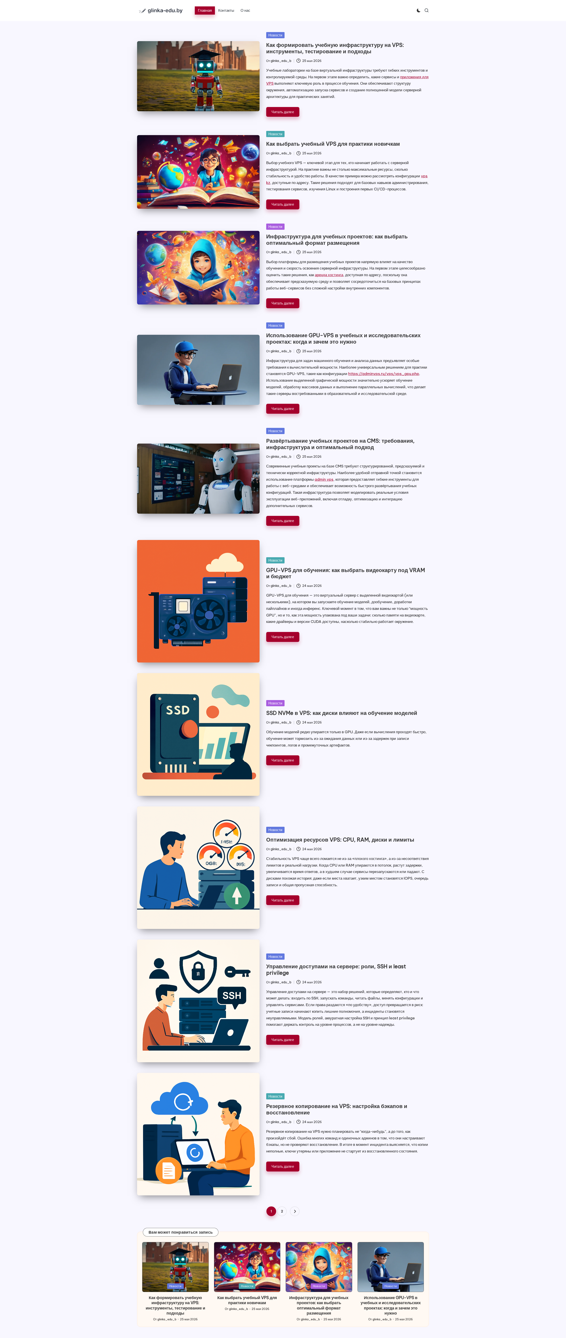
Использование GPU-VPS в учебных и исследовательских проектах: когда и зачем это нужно (343, 338)
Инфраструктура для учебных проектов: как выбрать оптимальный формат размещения (337, 239)
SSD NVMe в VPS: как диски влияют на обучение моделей (341, 713)
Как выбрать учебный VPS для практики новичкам (333, 143)
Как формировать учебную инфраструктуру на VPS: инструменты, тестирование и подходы (335, 48)
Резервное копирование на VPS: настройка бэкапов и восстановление (336, 1109)
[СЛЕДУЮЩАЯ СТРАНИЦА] (295, 1211)
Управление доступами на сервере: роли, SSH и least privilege (336, 969)
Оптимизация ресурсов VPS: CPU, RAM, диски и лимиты (340, 839)
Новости (275, 35)
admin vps (324, 479)
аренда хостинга (329, 274)
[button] (295, 1211)
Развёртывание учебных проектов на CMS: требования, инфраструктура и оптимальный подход (340, 443)
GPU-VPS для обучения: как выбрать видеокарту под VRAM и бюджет (345, 573)
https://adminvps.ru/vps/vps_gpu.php (383, 373)
